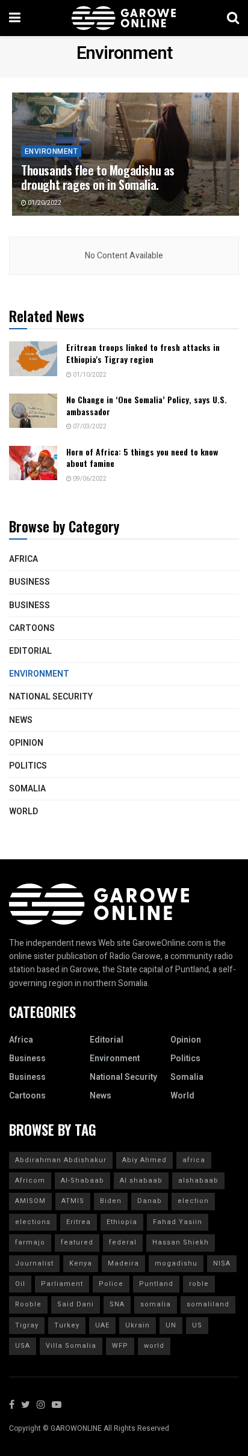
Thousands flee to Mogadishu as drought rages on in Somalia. (98, 177)
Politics (28, 766)
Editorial (30, 651)
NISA (222, 1263)
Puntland (156, 1284)
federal (123, 1242)
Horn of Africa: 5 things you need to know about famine (142, 457)
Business (29, 582)
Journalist (34, 1263)
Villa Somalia (71, 1346)
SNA (117, 1304)
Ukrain (137, 1325)
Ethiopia (122, 1222)
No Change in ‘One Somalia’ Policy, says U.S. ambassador (146, 405)
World (23, 811)
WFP (120, 1346)
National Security (51, 696)
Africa (23, 559)
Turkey (66, 1325)
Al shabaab (141, 1180)
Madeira (123, 1263)
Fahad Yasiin (177, 1222)
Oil (20, 1284)
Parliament (62, 1284)
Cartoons (32, 628)
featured (77, 1242)
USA (22, 1346)
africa (193, 1160)
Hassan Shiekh (180, 1242)
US (197, 1325)
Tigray (27, 1325)
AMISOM (30, 1201)
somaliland (208, 1304)
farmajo (30, 1242)
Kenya (80, 1263)
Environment (51, 151)
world (154, 1346)
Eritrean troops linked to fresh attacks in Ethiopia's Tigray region (143, 353)
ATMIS (72, 1201)
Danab (149, 1201)
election (193, 1201)
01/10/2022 (89, 375)
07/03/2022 (89, 426)
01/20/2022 (43, 203)
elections (33, 1222)
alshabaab (198, 1180)
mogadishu (176, 1263)
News (21, 720)
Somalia (27, 788)
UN (171, 1325)
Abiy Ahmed (144, 1160)
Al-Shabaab (82, 1180)
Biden (111, 1201)
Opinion (26, 743)
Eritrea (78, 1222)
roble (199, 1284)
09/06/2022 (89, 479)
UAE (102, 1325)
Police (111, 1284)
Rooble (28, 1304)
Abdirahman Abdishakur (61, 1160)
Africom (30, 1180)
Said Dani (75, 1304)
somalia (155, 1304)
